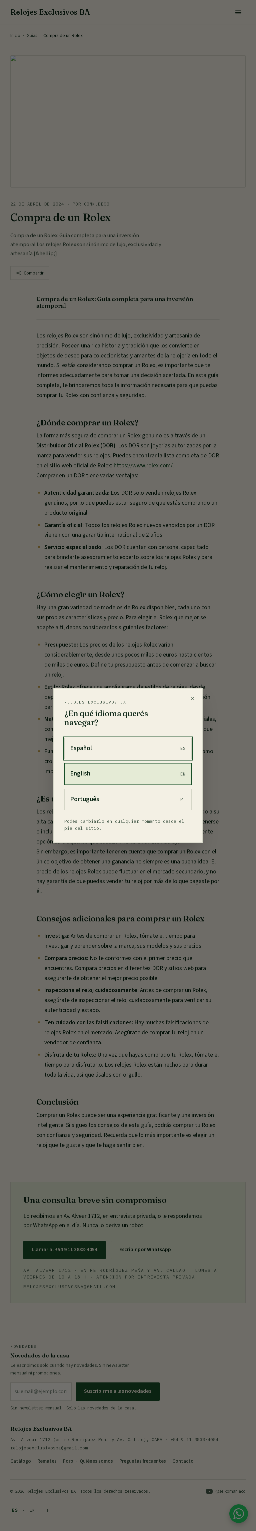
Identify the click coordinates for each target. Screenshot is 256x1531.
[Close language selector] (192, 698)
